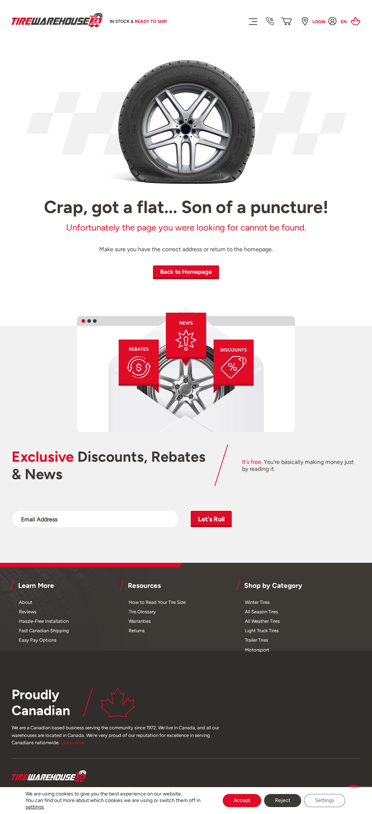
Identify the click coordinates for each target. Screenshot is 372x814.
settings (34, 807)
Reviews (27, 611)
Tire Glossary (142, 611)
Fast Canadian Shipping (44, 630)
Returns (137, 630)
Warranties (140, 621)
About (25, 602)
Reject (282, 800)
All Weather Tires (262, 621)
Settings (324, 800)
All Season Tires (261, 611)
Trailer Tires (256, 640)
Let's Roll (211, 519)
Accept (242, 800)
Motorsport (257, 650)
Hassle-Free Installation (44, 621)
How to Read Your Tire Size (157, 602)
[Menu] (252, 21)
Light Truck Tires (262, 630)
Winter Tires (257, 602)
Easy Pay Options (37, 640)
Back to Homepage (186, 271)
